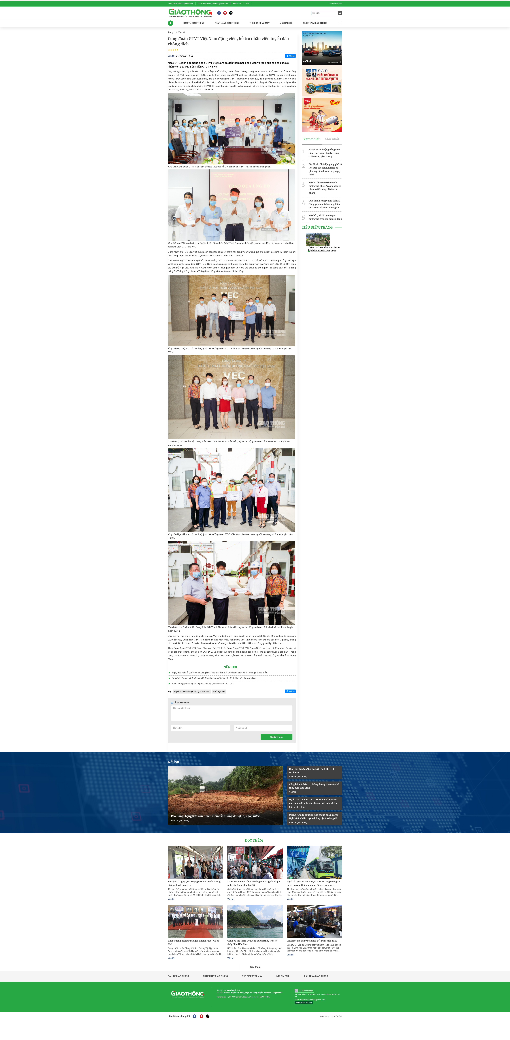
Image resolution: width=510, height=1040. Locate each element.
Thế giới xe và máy (252, 976)
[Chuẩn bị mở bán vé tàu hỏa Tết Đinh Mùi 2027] (314, 921)
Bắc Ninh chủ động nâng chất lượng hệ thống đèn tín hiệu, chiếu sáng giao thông (324, 153)
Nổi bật (173, 762)
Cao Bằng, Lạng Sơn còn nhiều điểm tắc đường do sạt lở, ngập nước (215, 816)
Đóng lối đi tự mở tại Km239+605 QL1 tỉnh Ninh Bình (312, 771)
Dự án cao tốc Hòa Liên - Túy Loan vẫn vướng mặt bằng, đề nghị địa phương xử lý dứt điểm (313, 801)
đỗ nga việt (219, 691)
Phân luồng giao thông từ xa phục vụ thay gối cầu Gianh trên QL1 (202, 683)
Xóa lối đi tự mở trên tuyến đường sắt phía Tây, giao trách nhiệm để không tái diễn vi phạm (325, 187)
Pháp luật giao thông (215, 976)
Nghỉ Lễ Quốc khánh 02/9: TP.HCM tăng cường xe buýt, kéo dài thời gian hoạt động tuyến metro (313, 883)
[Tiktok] (231, 13)
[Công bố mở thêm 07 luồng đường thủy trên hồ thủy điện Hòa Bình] (255, 921)
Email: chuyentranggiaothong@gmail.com (213, 4)
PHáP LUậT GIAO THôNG (227, 23)
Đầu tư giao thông (297, 807)
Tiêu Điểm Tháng (317, 228)
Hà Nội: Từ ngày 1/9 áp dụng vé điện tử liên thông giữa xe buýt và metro (194, 883)
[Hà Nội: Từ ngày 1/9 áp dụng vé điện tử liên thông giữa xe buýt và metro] (195, 862)
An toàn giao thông (180, 820)
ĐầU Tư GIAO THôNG (193, 23)
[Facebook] (219, 12)
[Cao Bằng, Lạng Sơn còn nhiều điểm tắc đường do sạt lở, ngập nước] (225, 795)
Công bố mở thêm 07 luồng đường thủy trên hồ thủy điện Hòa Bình (314, 786)
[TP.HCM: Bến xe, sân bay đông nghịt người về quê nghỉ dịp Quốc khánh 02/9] (255, 862)
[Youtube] (225, 12)
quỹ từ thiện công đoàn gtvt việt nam (192, 691)
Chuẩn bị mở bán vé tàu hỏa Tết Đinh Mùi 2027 (312, 940)
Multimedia (282, 976)
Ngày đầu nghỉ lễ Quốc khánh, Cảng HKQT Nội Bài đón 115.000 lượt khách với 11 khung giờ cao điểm (219, 672)
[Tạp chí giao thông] (190, 13)
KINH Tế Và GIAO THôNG (315, 23)
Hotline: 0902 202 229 (241, 4)
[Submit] (340, 13)
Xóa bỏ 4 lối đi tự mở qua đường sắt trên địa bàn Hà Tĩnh (325, 217)
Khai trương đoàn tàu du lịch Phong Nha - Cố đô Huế (193, 942)
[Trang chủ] (170, 23)
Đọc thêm (254, 840)
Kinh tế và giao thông (315, 976)
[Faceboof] (194, 1016)
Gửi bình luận (276, 737)
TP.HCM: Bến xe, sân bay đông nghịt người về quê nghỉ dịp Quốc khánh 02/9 (253, 883)
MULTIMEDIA (286, 23)
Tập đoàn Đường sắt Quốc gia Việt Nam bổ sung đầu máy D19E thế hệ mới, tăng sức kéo (214, 678)
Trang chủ (172, 32)
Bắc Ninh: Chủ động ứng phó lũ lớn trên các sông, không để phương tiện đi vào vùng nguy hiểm (325, 169)
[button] (309, 251)
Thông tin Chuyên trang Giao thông (180, 4)
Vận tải (181, 32)
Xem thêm (255, 967)
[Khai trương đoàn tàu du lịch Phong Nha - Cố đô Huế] (195, 921)
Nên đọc (230, 667)
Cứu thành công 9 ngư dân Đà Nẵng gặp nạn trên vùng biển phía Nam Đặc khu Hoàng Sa (324, 204)
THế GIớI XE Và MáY (260, 23)
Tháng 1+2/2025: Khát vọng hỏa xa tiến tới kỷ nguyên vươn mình (324, 248)
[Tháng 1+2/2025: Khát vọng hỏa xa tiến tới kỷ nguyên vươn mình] (318, 239)
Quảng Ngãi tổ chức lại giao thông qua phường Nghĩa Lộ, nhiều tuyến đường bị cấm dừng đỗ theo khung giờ (313, 817)
